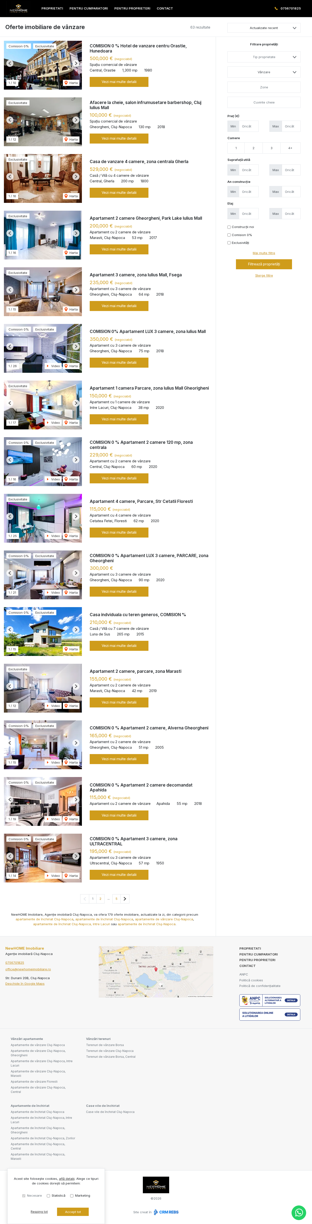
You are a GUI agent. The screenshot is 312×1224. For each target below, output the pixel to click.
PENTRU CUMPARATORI (88, 8)
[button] (9, 63)
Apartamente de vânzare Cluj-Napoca (38, 1045)
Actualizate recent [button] (264, 28)
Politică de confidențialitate (260, 986)
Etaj (230, 203)
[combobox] (264, 56)
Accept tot (73, 1212)
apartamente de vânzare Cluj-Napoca (164, 919)
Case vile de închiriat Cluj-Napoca (110, 1112)
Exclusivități (240, 243)
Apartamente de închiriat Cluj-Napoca (37, 1112)
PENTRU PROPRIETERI (132, 8)
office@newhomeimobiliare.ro (28, 969)
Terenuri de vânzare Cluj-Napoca (110, 1051)
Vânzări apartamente (27, 1039)
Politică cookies (251, 980)
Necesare (34, 1195)
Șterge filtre (264, 275)
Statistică (58, 1195)
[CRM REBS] (166, 1212)
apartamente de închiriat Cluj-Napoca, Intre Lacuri (71, 924)
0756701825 (291, 8)
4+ (290, 148)
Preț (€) (233, 116)
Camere (233, 138)
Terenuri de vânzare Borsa (105, 1045)
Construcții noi (243, 227)
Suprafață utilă (238, 160)
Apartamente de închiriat (30, 1106)
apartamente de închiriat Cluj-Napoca (44, 919)
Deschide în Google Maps (25, 983)
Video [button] (55, 366)
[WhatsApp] (299, 1212)
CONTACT (165, 8)
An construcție (238, 182)
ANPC (243, 974)
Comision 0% (242, 235)
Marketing (82, 1195)
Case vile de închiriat (102, 1106)
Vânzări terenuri (98, 1039)
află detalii (67, 1179)
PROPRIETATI (52, 8)
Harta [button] (73, 83)
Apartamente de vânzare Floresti (34, 1081)
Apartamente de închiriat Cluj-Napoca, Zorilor (43, 1138)
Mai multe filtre (264, 253)
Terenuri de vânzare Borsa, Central (111, 1056)
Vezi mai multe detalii (119, 81)
